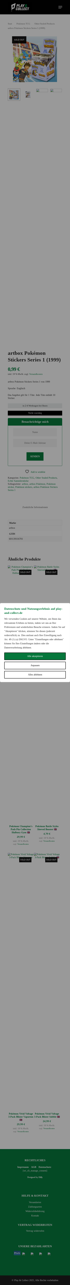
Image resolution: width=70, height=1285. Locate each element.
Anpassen (35, 665)
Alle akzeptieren (35, 656)
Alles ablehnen (35, 674)
